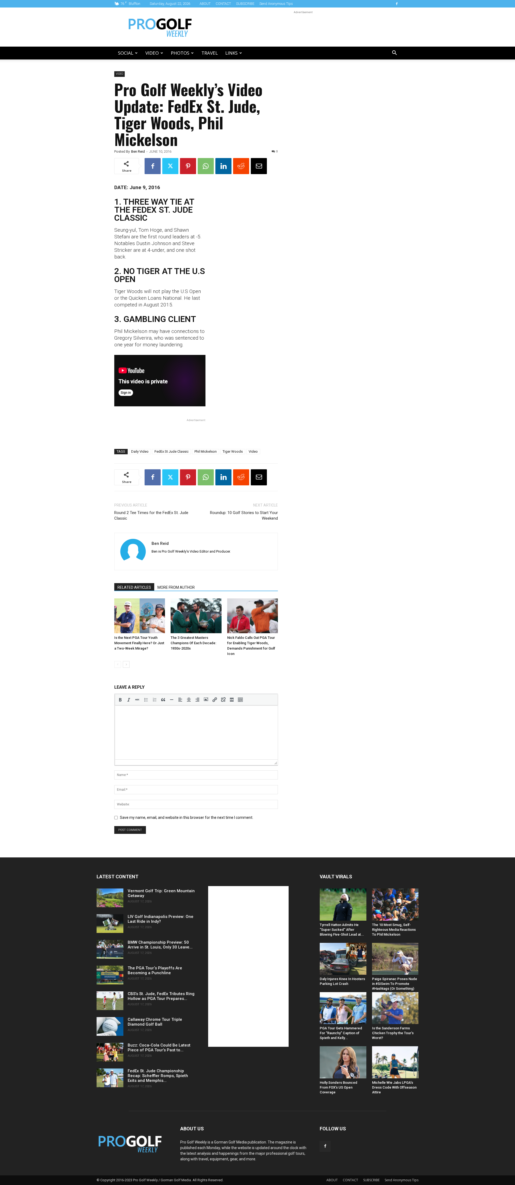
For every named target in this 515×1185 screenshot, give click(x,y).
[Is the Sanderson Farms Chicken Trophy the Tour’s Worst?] (395, 1008)
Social (125, 53)
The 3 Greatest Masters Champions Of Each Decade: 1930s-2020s (193, 643)
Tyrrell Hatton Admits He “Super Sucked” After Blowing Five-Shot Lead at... (342, 929)
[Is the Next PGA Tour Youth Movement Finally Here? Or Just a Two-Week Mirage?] (139, 615)
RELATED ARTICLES (134, 587)
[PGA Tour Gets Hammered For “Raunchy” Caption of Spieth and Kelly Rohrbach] (343, 1008)
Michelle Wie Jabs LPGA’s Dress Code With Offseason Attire (394, 1087)
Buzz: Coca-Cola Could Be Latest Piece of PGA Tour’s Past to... (159, 1047)
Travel (209, 53)
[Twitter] (170, 166)
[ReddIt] (241, 166)
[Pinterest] (188, 166)
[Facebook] (397, 4)
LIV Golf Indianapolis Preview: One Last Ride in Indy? (160, 919)
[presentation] (120, 699)
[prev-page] (117, 664)
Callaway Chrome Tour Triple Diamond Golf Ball (155, 1022)
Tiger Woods (233, 451)
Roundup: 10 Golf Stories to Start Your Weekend (244, 515)
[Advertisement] (303, 27)
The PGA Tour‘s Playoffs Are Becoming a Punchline (155, 970)
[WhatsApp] (206, 166)
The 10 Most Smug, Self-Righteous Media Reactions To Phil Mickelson (394, 929)
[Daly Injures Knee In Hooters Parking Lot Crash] (343, 959)
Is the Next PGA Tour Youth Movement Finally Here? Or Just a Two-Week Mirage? (139, 643)
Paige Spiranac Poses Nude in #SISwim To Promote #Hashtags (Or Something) (394, 984)
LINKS (231, 53)
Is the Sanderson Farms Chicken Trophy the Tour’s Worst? (393, 1033)
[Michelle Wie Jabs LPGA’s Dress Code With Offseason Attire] (395, 1062)
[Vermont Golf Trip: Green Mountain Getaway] (110, 897)
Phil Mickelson (205, 451)
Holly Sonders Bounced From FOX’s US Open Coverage (338, 1087)
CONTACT (223, 4)
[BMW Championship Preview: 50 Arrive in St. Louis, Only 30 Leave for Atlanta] (110, 949)
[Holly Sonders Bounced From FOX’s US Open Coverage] (343, 1062)
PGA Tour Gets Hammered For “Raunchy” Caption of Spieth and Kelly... (341, 1033)
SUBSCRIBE (245, 4)
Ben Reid (138, 151)
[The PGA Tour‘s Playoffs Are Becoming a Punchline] (110, 975)
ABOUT (205, 4)
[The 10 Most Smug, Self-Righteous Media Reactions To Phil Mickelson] (395, 904)
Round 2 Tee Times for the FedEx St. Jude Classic (151, 515)
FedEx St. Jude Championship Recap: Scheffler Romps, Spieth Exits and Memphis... (158, 1075)
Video (152, 53)
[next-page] (126, 664)
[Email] (259, 166)
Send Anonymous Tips (276, 4)
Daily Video (140, 451)
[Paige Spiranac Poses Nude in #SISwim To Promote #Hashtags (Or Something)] (395, 959)
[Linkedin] (223, 166)
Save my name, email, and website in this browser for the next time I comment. (186, 817)
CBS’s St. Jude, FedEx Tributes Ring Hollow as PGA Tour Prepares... (161, 996)
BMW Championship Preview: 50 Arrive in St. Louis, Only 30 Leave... (160, 945)
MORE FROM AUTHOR (176, 587)
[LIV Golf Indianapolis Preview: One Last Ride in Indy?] (110, 923)
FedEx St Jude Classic (171, 451)
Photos (180, 53)
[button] (394, 53)
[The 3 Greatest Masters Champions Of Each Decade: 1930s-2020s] (196, 615)
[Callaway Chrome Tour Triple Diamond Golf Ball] (110, 1026)
